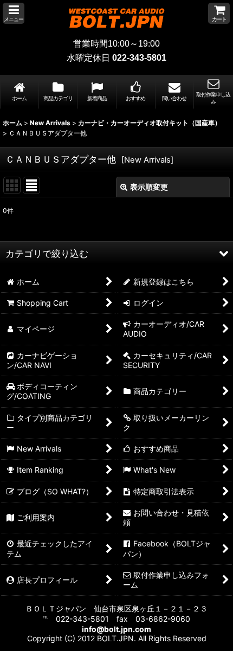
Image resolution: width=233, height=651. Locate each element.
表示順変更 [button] (149, 186)
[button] (13, 13)
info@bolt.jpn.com (116, 629)
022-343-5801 (139, 57)
